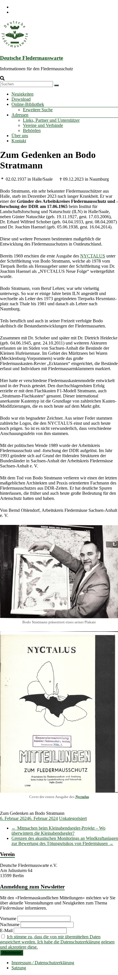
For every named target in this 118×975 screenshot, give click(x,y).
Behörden (32, 130)
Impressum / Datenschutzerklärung (42, 962)
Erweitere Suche (38, 109)
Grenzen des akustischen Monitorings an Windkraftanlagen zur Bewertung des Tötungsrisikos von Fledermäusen (64, 841)
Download (21, 99)
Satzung (18, 967)
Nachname (9, 924)
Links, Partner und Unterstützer (51, 120)
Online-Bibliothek (27, 104)
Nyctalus (82, 797)
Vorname (8, 918)
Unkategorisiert (73, 818)
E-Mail (6, 930)
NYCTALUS (92, 255)
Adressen (19, 114)
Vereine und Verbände (43, 125)
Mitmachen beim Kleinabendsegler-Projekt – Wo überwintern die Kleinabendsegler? (58, 831)
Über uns (19, 135)
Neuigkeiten (22, 94)
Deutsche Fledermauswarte (31, 58)
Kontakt (18, 140)
